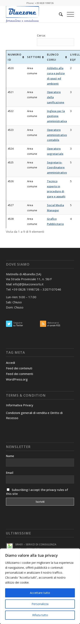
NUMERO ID (14, 57)
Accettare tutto (40, 593)
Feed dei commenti (19, 374)
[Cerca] (59, 14)
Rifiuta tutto (40, 615)
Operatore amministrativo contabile (57, 135)
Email (9, 473)
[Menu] (68, 14)
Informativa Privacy (19, 405)
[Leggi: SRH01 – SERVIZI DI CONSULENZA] (9, 546)
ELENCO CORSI (53, 57)
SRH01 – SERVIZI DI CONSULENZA (35, 544)
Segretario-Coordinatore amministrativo (57, 168)
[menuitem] (59, 14)
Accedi (10, 362)
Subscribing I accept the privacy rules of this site (37, 492)
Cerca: (41, 35)
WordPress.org (17, 379)
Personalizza (40, 604)
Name (10, 456)
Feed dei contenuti (19, 368)
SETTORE (34, 57)
